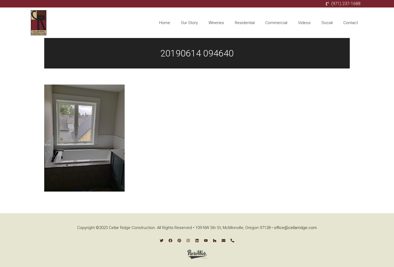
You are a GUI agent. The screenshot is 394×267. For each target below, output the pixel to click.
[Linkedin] (197, 240)
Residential (245, 22)
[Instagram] (188, 240)
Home (164, 22)
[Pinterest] (179, 240)
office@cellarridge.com (295, 227)
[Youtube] (206, 240)
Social (327, 22)
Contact (350, 22)
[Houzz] (214, 240)
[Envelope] (223, 240)
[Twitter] (161, 240)
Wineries (216, 22)
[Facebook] (170, 240)
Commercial (276, 22)
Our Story (189, 22)
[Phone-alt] (232, 240)
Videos (304, 22)
